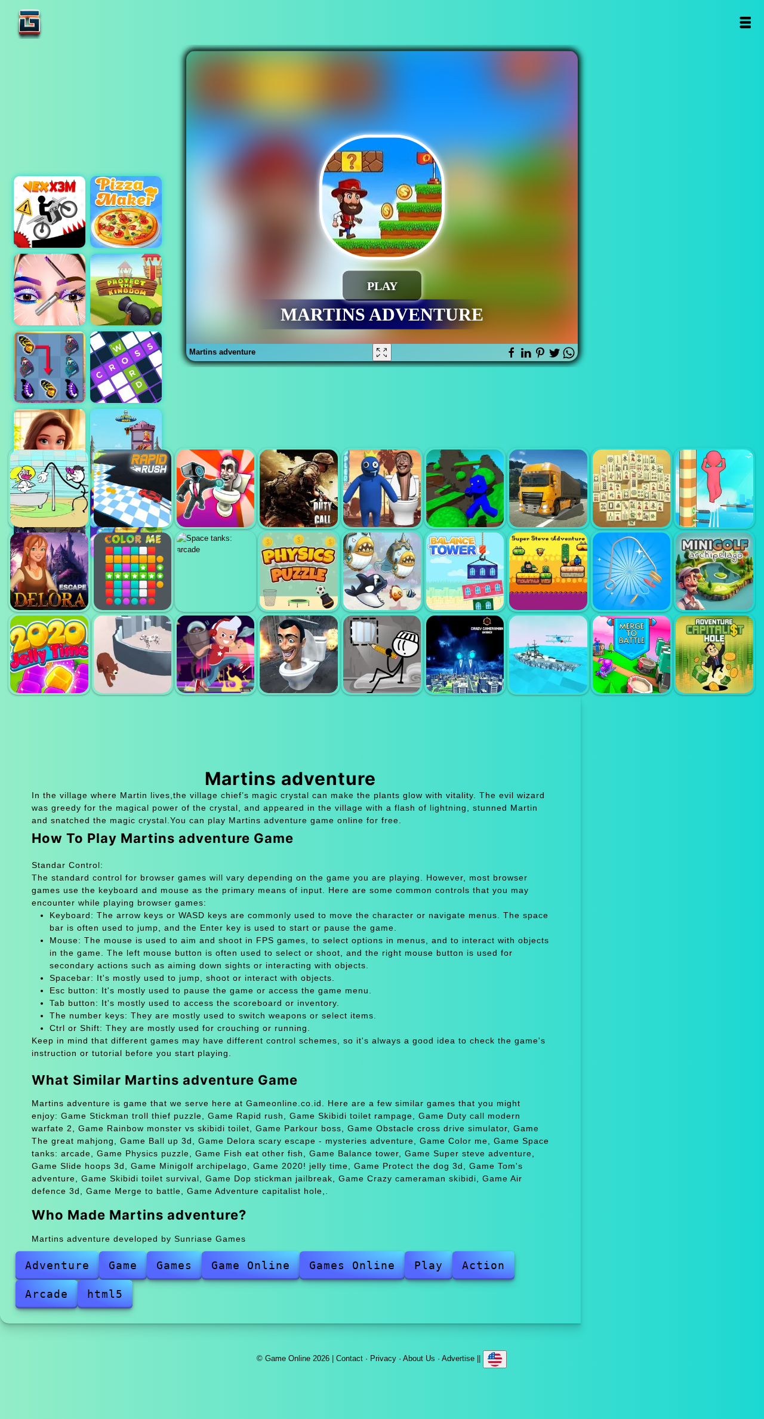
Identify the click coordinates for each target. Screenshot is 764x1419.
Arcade (46, 1294)
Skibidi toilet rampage (215, 488)
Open (744, 22)
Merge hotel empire (49, 445)
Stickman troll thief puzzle (49, 488)
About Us (419, 1358)
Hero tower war (126, 445)
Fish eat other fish (382, 571)
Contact (349, 1358)
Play (428, 1265)
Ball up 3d (714, 488)
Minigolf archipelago (714, 571)
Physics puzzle (298, 571)
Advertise (458, 1358)
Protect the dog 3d (132, 654)
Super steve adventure (548, 571)
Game (123, 1265)
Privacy (383, 1358)
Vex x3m (49, 212)
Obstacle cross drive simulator (548, 488)
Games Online (352, 1265)
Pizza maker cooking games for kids (126, 212)
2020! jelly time (49, 654)
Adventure (57, 1265)
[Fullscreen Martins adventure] (382, 352)
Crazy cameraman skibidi (465, 654)
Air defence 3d (548, 654)
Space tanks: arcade (215, 571)
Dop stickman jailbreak (382, 654)
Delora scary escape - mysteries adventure (49, 571)
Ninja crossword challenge (126, 367)
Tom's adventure (215, 654)
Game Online (67, 22)
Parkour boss (465, 488)
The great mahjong (631, 488)
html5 (105, 1294)
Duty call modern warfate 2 (298, 488)
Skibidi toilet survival (298, 654)
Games (174, 1265)
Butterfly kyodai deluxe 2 (49, 367)
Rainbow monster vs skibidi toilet (382, 488)
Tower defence (126, 289)
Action (483, 1265)
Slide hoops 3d (631, 571)
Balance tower (465, 571)
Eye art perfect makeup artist (49, 289)
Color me (132, 571)
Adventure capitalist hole (714, 654)
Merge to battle (631, 654)
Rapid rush (132, 488)
